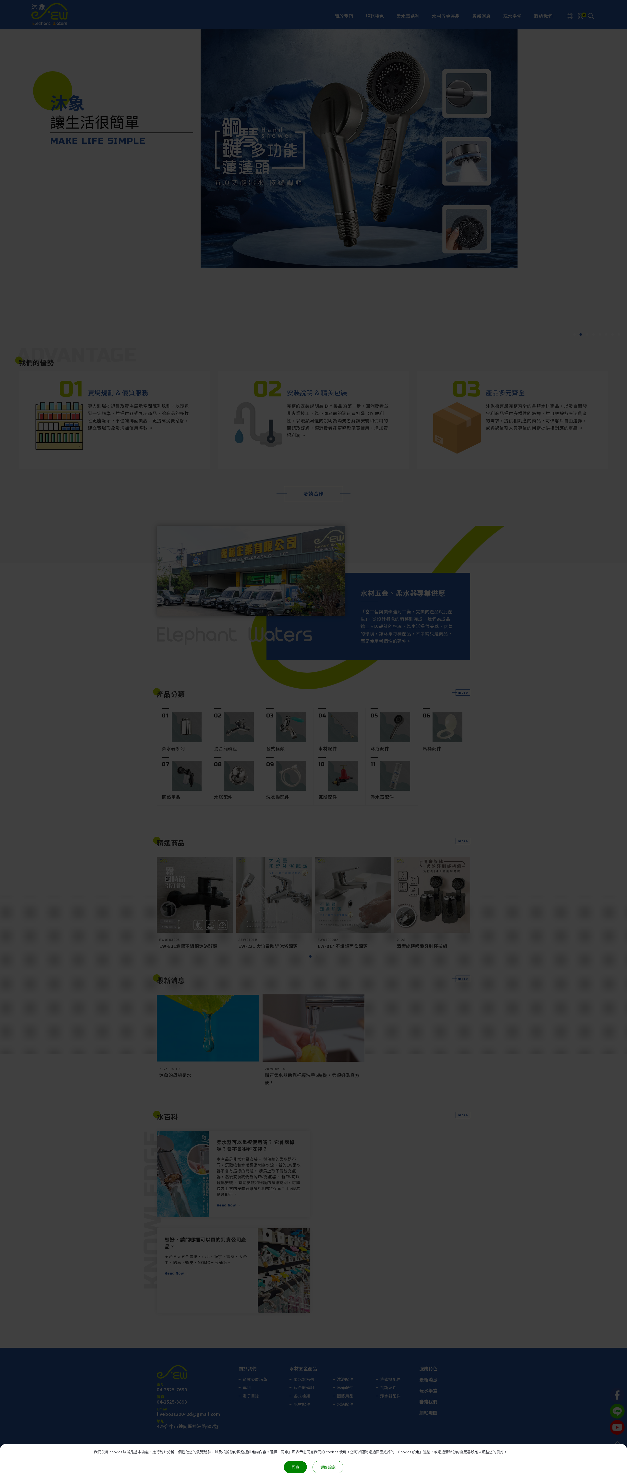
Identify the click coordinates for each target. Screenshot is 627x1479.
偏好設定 (328, 1467)
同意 (295, 1467)
